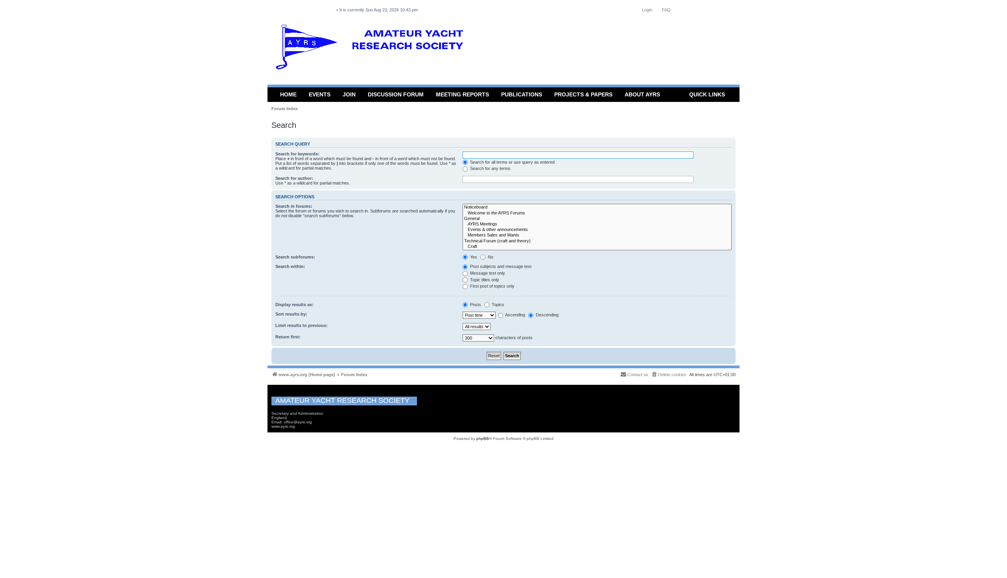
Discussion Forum (396, 94)
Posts (475, 304)
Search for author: (294, 178)
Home (288, 94)
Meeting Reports (462, 94)
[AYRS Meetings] (597, 224)
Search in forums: (293, 206)
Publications (521, 94)
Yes (473, 257)
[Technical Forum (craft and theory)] (597, 241)
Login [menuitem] (647, 9)
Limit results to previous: (301, 325)
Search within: (290, 266)
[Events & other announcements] (597, 230)
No (490, 257)
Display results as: (294, 304)
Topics (497, 304)
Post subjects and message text (500, 266)
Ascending (514, 314)
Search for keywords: (297, 153)
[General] (597, 219)
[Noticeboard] (597, 207)
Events (319, 94)
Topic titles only (484, 279)
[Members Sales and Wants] (597, 235)
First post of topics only (492, 286)
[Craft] (597, 246)
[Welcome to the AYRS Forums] (597, 213)
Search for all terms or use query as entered (512, 162)
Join (349, 94)
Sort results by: (291, 314)
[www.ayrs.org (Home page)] (372, 49)
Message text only (487, 273)
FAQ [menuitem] (666, 9)
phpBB (482, 438)
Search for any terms (490, 168)
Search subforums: (295, 257)
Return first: (288, 336)
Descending (547, 314)
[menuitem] (668, 374)
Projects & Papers (583, 94)
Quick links (707, 94)
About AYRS (642, 94)
